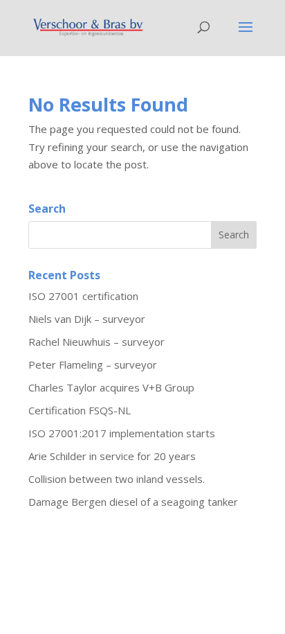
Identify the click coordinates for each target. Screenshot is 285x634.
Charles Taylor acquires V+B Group (111, 387)
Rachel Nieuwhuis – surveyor (96, 342)
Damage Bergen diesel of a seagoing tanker (133, 502)
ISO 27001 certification (83, 296)
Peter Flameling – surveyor (92, 364)
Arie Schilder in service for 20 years (112, 456)
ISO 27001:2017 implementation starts (121, 433)
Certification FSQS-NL (79, 410)
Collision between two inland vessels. (116, 479)
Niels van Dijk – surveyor (86, 319)
